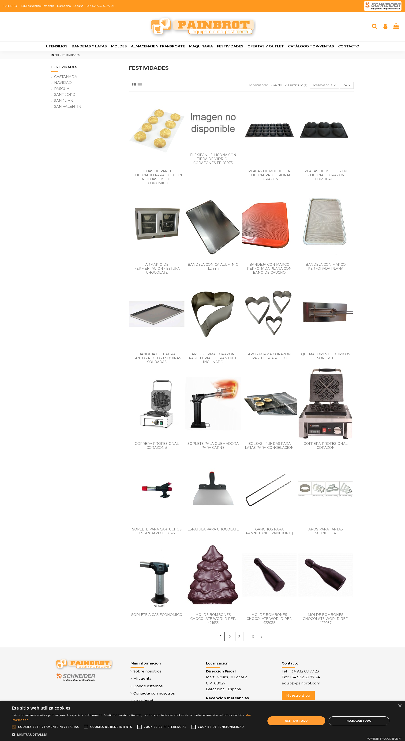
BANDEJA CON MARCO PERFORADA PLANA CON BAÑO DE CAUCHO (269, 268)
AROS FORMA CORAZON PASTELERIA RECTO (269, 356)
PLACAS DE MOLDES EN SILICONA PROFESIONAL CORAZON (269, 175)
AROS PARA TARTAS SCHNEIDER (325, 531)
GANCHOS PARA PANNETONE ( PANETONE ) (269, 531)
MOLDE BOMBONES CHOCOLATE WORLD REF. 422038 (269, 619)
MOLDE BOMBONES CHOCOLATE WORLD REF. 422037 (325, 619)
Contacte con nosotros (154, 693)
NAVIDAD (63, 82)
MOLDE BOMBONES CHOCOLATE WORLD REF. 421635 (213, 619)
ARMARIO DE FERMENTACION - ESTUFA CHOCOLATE (157, 268)
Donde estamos (148, 686)
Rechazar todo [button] (358, 721)
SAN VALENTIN (67, 106)
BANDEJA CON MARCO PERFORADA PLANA (326, 266)
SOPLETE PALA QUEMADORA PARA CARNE (213, 446)
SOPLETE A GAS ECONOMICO (156, 615)
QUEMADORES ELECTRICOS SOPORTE (325, 356)
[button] (135, 735)
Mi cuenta (142, 678)
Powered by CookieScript (384, 738)
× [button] (399, 706)
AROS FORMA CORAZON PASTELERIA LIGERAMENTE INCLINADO (213, 358)
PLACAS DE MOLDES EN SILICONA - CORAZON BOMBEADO (325, 175)
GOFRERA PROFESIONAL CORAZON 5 (157, 446)
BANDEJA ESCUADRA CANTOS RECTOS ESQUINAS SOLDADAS (157, 358)
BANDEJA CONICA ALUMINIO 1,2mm (213, 266)
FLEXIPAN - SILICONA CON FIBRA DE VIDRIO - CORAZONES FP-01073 (213, 159)
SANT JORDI (65, 94)
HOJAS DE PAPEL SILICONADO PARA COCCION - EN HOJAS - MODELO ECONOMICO (156, 177)
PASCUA (61, 88)
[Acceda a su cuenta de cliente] (385, 26)
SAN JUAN (63, 100)
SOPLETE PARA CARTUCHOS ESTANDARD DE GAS (157, 531)
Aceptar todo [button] (296, 721)
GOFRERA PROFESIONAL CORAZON (326, 446)
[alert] (202, 721)
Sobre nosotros (147, 671)
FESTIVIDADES (64, 67)
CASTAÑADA (65, 76)
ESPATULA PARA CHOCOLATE (213, 529)
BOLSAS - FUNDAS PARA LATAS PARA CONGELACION (269, 446)
